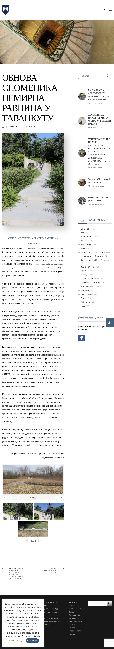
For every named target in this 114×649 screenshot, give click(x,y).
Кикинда (85, 275)
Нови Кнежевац (88, 286)
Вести (32, 126)
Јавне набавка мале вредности (96, 260)
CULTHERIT (86, 229)
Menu (105, 10)
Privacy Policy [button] (15, 640)
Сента (83, 298)
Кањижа (85, 271)
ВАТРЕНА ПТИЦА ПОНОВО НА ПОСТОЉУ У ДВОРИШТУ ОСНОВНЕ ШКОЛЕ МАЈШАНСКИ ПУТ (16, 573)
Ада (82, 233)
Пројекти (85, 290)
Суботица (85, 302)
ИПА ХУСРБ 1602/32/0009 (93, 252)
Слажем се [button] (32, 640)
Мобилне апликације (90, 282)
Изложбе (85, 248)
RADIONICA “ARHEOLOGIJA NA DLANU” (50, 570)
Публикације (87, 294)
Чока (83, 306)
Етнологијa (86, 244)
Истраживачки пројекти (92, 256)
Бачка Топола (87, 236)
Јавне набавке (88, 267)
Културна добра (88, 278)
